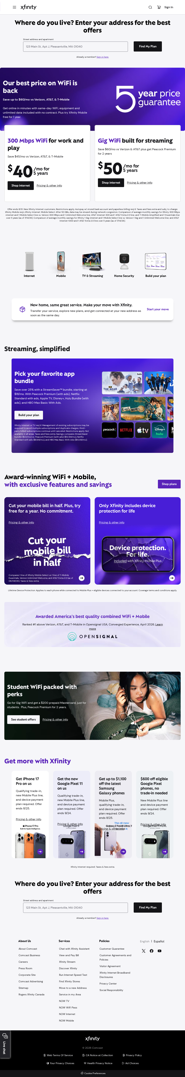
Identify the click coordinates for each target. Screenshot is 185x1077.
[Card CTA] (47, 541)
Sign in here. (103, 57)
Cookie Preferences (95, 1073)
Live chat (4, 1047)
